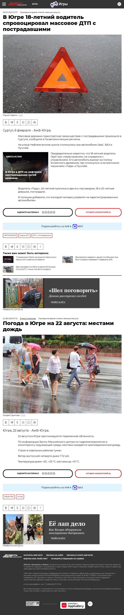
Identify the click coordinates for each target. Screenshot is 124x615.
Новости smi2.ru (13, 309)
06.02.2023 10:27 (10, 12)
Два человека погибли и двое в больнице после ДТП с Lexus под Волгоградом (35, 268)
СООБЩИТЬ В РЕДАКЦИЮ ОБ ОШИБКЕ (67, 559)
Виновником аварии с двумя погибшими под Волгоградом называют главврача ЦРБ (96, 258)
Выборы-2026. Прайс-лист (35, 559)
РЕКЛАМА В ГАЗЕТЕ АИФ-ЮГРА (80, 555)
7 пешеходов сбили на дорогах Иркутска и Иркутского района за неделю (36, 258)
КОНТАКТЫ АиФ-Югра (33, 555)
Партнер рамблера (49, 604)
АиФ (20, 115)
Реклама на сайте (54, 555)
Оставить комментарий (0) (98, 212)
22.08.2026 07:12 (10, 318)
